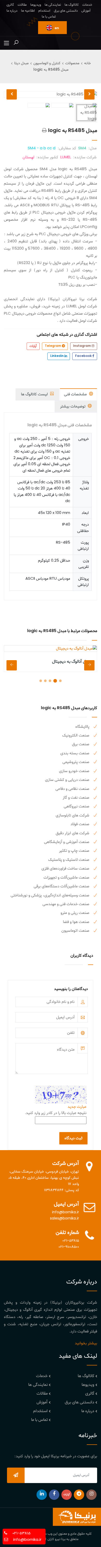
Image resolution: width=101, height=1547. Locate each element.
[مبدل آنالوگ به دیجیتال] (50, 648)
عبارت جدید (77, 1107)
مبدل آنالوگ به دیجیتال (72, 662)
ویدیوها (35, 4)
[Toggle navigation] (6, 43)
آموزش (86, 10)
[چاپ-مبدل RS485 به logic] (44, 131)
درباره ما (11, 10)
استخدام (44, 10)
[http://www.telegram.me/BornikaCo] (79, 1494)
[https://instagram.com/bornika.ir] (91, 1494)
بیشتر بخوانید (86, 1343)
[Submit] (16, 1475)
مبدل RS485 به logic (50, 69)
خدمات (87, 4)
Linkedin (57, 356)
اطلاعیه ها (28, 10)
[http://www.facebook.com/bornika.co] (54, 1494)
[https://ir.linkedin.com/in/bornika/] (42, 1494)
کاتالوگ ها (71, 4)
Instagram (82, 346)
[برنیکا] (77, 1517)
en (56, 28)
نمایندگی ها (53, 4)
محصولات (72, 63)
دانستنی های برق (66, 10)
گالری (10, 4)
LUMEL (65, 157)
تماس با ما (49, 16)
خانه (87, 63)
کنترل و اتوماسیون (46, 63)
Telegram (53, 346)
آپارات (33, 346)
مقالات (22, 4)
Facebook (83, 356)
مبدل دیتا (21, 63)
